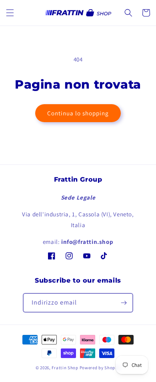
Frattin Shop (65, 367)
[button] (10, 13)
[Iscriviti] (123, 303)
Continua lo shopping (78, 113)
